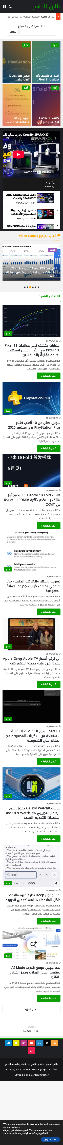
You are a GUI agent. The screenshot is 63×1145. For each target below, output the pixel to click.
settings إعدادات (12, 1133)
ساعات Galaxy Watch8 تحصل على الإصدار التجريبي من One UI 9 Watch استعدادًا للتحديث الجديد (32, 813)
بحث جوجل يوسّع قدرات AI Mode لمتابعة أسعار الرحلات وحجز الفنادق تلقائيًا (34, 972)
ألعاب (52, 249)
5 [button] (27, 287)
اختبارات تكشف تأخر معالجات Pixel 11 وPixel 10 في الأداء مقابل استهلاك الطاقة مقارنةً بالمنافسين (32, 350)
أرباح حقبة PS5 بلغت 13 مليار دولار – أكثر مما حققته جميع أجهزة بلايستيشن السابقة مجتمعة (31, 272)
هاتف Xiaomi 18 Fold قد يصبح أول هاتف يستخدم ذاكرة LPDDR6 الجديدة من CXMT (32, 500)
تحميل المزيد (31, 1009)
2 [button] (35, 287)
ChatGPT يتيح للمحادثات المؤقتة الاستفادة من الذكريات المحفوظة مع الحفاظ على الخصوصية (33, 736)
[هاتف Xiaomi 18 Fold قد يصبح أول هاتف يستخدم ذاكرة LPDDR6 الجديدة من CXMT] (46, 105)
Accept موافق (50, 1139)
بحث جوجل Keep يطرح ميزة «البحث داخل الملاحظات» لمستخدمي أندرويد (33, 897)
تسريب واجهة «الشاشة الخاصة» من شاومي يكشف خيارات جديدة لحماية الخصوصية (33, 586)
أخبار (55, 45)
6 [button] (25, 287)
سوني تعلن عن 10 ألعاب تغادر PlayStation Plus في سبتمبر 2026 (19, 81)
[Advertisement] (31, 1112)
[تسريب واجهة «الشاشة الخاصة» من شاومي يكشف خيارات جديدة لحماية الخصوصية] (17, 105)
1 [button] (38, 287)
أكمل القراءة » (48, 375)
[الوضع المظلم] (10, 8)
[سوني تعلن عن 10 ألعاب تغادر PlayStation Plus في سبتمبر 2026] (17, 62)
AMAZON (28, 1031)
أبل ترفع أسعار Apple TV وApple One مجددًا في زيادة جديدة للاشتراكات (31, 660)
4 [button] (30, 287)
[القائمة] (4, 8)
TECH (37, 1031)
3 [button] (33, 287)
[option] (31, 83)
